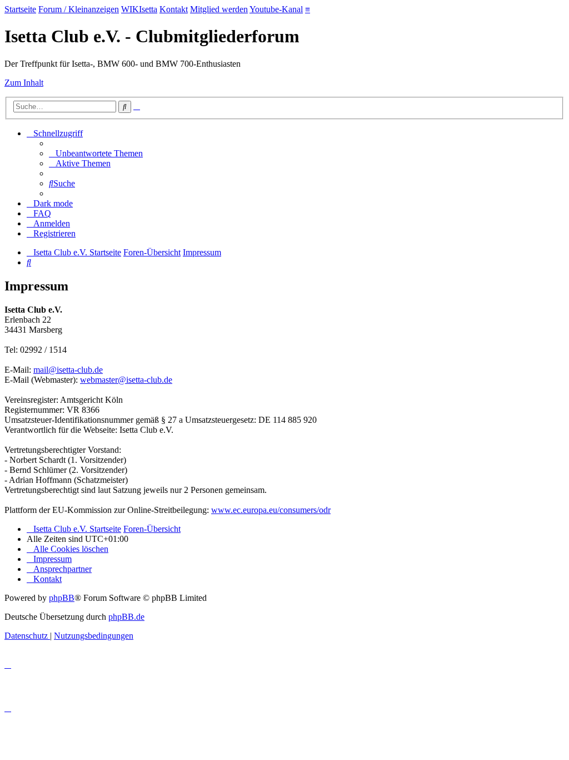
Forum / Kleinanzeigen (78, 9)
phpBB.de (126, 616)
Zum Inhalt (23, 82)
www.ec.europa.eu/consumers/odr (271, 510)
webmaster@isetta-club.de (126, 379)
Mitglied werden (219, 9)
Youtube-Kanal (276, 9)
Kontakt (173, 9)
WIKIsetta (139, 9)
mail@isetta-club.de (68, 369)
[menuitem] (96, 153)
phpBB (61, 598)
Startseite (20, 9)
